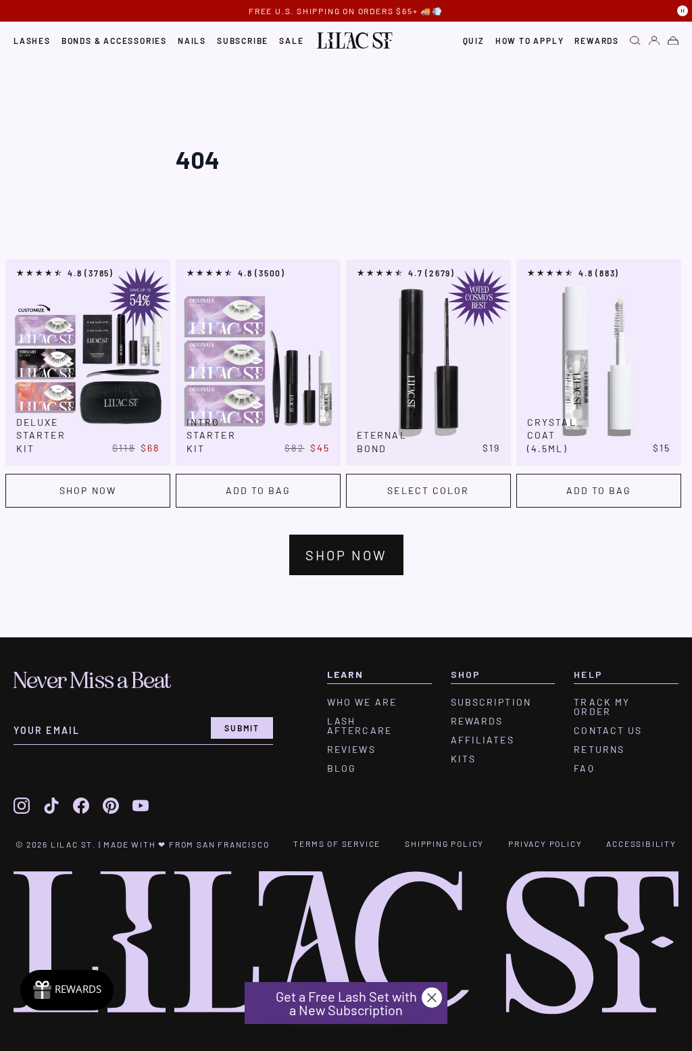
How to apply (529, 40)
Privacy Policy (545, 843)
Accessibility (641, 843)
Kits (463, 759)
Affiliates (482, 740)
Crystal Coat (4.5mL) (551, 435)
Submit (242, 728)
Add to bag (258, 490)
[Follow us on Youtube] (140, 806)
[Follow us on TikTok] (51, 806)
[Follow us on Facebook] (81, 806)
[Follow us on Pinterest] (111, 806)
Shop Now (87, 490)
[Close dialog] (432, 997)
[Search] (635, 40)
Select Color (428, 490)
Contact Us (608, 730)
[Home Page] (354, 40)
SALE (291, 40)
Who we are (362, 702)
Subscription (491, 702)
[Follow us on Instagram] (22, 806)
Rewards (596, 40)
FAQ (584, 768)
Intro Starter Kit (211, 435)
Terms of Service (336, 843)
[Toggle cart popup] (673, 40)
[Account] (654, 40)
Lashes (32, 40)
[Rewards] (67, 990)
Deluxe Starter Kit (41, 435)
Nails (192, 40)
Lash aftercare (359, 725)
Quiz (474, 40)
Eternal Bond (382, 441)
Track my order (602, 707)
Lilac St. (73, 844)
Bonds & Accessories (114, 40)
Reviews (351, 749)
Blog (341, 768)
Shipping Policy (444, 843)
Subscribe (242, 40)
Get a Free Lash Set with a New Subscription (346, 1003)
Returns (599, 749)
